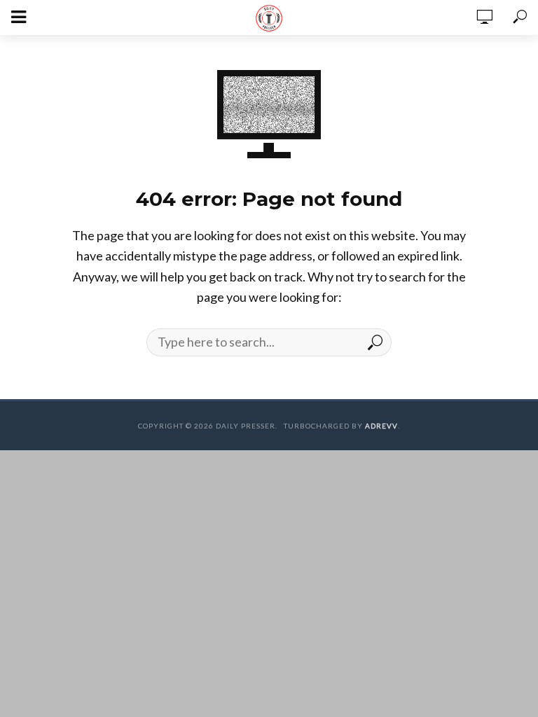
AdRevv (381, 426)
